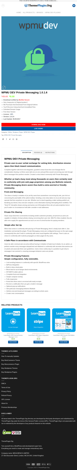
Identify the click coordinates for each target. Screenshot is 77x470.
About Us (4, 403)
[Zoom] (4, 87)
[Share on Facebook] (6, 139)
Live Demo (38, 128)
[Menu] (3, 5)
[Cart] (73, 5)
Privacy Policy (6, 391)
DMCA (3, 383)
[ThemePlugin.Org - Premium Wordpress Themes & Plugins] (38, 5)
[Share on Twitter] (9, 139)
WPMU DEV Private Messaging (12, 135)
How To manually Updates (10, 356)
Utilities (10, 132)
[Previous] (1, 327)
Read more (13, 342)
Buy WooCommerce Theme (10, 360)
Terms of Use (5, 387)
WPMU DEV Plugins (53, 12)
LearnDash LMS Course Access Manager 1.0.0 (13, 336)
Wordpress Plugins (18, 132)
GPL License (5, 399)
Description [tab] (26, 152)
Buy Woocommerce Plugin (10, 364)
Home (18, 12)
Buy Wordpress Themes (9, 368)
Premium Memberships (9, 407)
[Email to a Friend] (13, 139)
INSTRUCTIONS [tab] (50, 152)
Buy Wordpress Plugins (9, 372)
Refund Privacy (6, 395)
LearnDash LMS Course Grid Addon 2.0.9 (64, 336)
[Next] (75, 327)
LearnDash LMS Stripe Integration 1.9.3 (38, 336)
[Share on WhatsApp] (3, 139)
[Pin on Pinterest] (16, 139)
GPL (11, 114)
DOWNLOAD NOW (38, 124)
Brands (40, 12)
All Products (29, 12)
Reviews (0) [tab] (38, 152)
